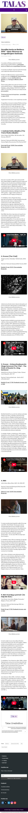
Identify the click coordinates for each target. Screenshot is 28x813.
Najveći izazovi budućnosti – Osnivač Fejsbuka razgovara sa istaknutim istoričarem (12, 731)
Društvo (4, 44)
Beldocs (7, 743)
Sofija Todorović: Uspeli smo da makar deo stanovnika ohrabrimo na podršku (17, 728)
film (21, 743)
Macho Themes (20, 809)
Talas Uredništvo (5, 42)
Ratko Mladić (4, 747)
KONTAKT (4, 763)
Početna (4, 756)
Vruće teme (8, 44)
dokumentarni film (15, 743)
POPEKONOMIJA (5, 789)
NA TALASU (3, 792)
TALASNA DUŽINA (5, 786)
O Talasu (4, 760)
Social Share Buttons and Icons (8, 812)
